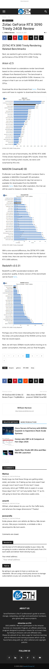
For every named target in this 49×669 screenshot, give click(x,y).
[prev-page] (3, 461)
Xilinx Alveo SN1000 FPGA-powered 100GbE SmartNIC (36, 396)
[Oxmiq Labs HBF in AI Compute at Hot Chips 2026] (8, 442)
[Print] (36, 37)
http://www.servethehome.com (24, 411)
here (34, 89)
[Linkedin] (20, 37)
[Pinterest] (15, 37)
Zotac (32, 368)
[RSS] (21, 657)
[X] (10, 37)
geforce (18, 368)
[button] (4, 11)
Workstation (9, 20)
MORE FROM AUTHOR (28, 422)
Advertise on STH (24, 623)
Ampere (11, 368)
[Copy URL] (41, 37)
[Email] (30, 37)
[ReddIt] (25, 37)
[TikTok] (27, 657)
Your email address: (10, 556)
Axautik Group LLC (29, 666)
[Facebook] (4, 37)
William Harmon (9, 32)
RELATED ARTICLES (11, 422)
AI (9, 17)
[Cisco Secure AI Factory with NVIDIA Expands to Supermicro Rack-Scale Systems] (8, 431)
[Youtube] (40, 657)
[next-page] (7, 461)
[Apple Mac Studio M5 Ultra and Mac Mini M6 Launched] (8, 453)
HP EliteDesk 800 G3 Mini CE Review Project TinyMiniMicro (13, 396)
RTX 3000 (25, 368)
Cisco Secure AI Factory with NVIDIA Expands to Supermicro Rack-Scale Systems (31, 431)
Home (4, 17)
